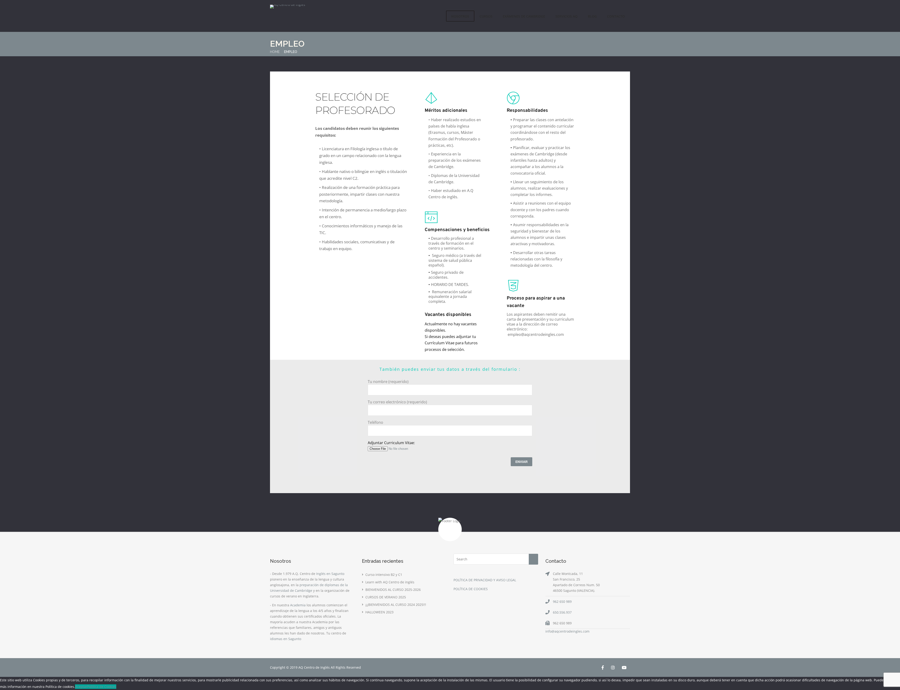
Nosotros (460, 16)
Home (275, 52)
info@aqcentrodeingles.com (567, 631)
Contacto (616, 16)
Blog (592, 16)
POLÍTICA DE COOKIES (471, 589)
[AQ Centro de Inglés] (287, 6)
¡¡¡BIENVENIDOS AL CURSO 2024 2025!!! (395, 604)
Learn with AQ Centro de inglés (389, 582)
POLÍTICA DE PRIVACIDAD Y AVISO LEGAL (485, 580)
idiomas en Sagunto (285, 639)
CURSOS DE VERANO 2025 (385, 597)
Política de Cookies (101, 686)
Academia (298, 605)
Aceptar (81, 686)
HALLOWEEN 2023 (379, 612)
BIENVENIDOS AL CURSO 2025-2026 (393, 589)
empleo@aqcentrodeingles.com (536, 334)
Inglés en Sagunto (330, 573)
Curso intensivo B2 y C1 (383, 574)
